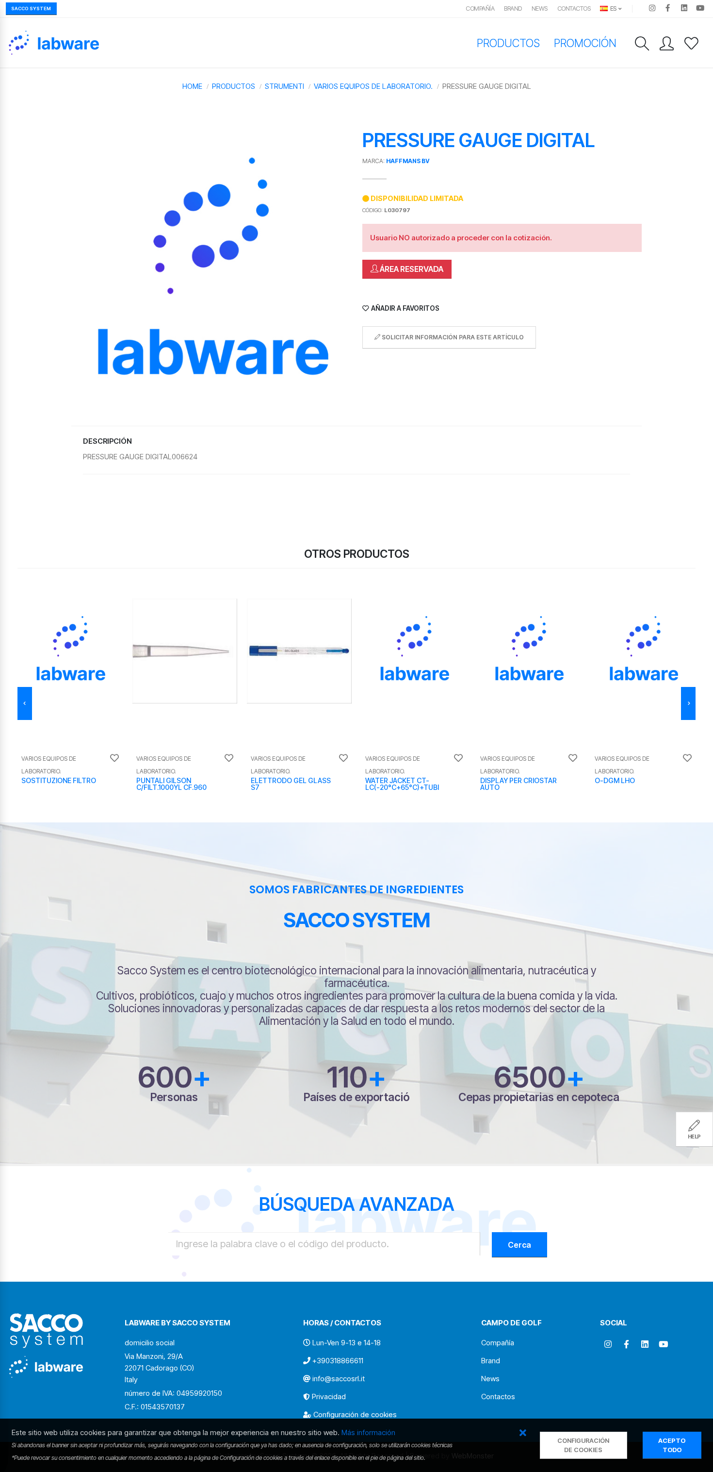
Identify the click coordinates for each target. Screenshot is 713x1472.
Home (192, 86)
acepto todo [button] (671, 1445)
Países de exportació (356, 1097)
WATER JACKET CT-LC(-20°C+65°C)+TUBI (402, 783)
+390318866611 (337, 1360)
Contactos (574, 8)
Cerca (519, 1245)
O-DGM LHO (615, 780)
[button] (523, 1433)
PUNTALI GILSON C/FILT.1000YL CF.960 (171, 783)
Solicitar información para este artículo (452, 337)
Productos (508, 43)
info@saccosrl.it (338, 1378)
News (540, 8)
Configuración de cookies (355, 1414)
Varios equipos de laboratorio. (373, 86)
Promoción (585, 43)
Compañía (480, 8)
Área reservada (410, 269)
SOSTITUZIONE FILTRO (58, 780)
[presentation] (24, 703)
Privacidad (329, 1396)
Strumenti (284, 86)
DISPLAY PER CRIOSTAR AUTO (518, 783)
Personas (174, 1097)
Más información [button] (368, 1432)
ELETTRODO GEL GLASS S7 (291, 783)
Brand (513, 8)
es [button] (612, 8)
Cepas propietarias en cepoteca (538, 1097)
